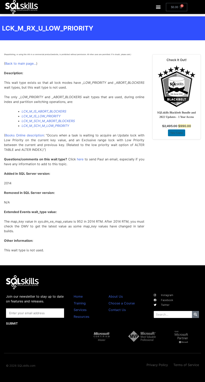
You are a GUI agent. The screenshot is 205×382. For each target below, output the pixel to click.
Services (80, 310)
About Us (116, 296)
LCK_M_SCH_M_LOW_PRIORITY (45, 126)
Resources (81, 317)
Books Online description (24, 135)
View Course (176, 132)
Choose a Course (122, 303)
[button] (158, 7)
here (80, 159)
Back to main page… (20, 63)
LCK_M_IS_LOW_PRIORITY (41, 116)
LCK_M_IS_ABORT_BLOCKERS (44, 111)
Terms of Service (186, 365)
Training (80, 303)
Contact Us (117, 310)
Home (78, 296)
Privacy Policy (157, 365)
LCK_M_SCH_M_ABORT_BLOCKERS (48, 121)
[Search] (195, 314)
